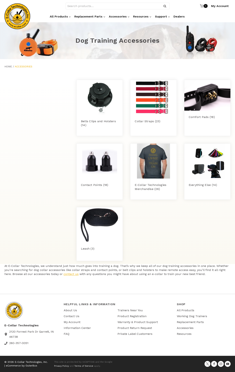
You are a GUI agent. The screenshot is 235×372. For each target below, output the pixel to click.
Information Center (77, 328)
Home (8, 66)
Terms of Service (83, 366)
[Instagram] (221, 364)
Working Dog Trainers (192, 316)
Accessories (185, 328)
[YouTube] (228, 364)
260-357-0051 (18, 343)
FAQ (66, 334)
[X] (207, 364)
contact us (71, 274)
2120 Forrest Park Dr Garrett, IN (31, 331)
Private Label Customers (135, 334)
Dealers (179, 16)
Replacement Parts (190, 322)
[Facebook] (214, 364)
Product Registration (132, 316)
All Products (185, 310)
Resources (184, 334)
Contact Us (71, 316)
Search (165, 6)
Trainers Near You (130, 310)
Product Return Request (135, 328)
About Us (70, 310)
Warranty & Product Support (138, 322)
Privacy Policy (61, 366)
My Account (220, 6)
